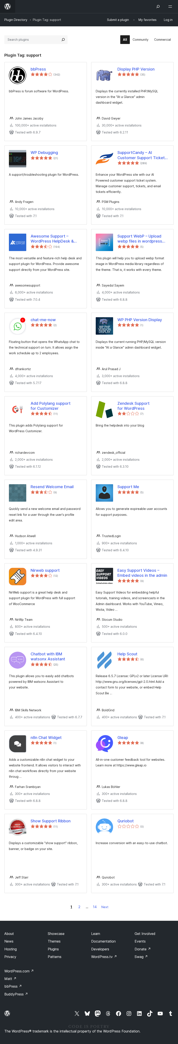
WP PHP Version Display (139, 319)
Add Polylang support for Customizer (51, 406)
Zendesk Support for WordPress (133, 406)
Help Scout (127, 654)
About (9, 933)
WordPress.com (19, 971)
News (8, 941)
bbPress (38, 69)
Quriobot (125, 821)
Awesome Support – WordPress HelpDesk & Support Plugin (52, 239)
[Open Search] (158, 6)
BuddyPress (16, 994)
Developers (100, 949)
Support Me (128, 486)
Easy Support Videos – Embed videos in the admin (142, 573)
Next (104, 907)
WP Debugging (44, 152)
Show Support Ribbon (51, 821)
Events (140, 941)
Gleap (122, 737)
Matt (10, 979)
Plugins (53, 949)
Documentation (103, 941)
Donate (143, 949)
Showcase (56, 933)
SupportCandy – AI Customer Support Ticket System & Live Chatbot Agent (141, 155)
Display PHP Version (136, 69)
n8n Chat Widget (46, 737)
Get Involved (145, 933)
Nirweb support (45, 570)
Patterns (54, 957)
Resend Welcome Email (52, 486)
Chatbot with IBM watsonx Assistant (48, 656)
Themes (54, 941)
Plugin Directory (15, 20)
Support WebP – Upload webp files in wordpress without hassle (139, 239)
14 (95, 907)
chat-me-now (43, 319)
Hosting (10, 949)
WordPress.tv (104, 957)
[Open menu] (171, 6)
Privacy (10, 957)
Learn (95, 933)
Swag (141, 957)
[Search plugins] (63, 39)
